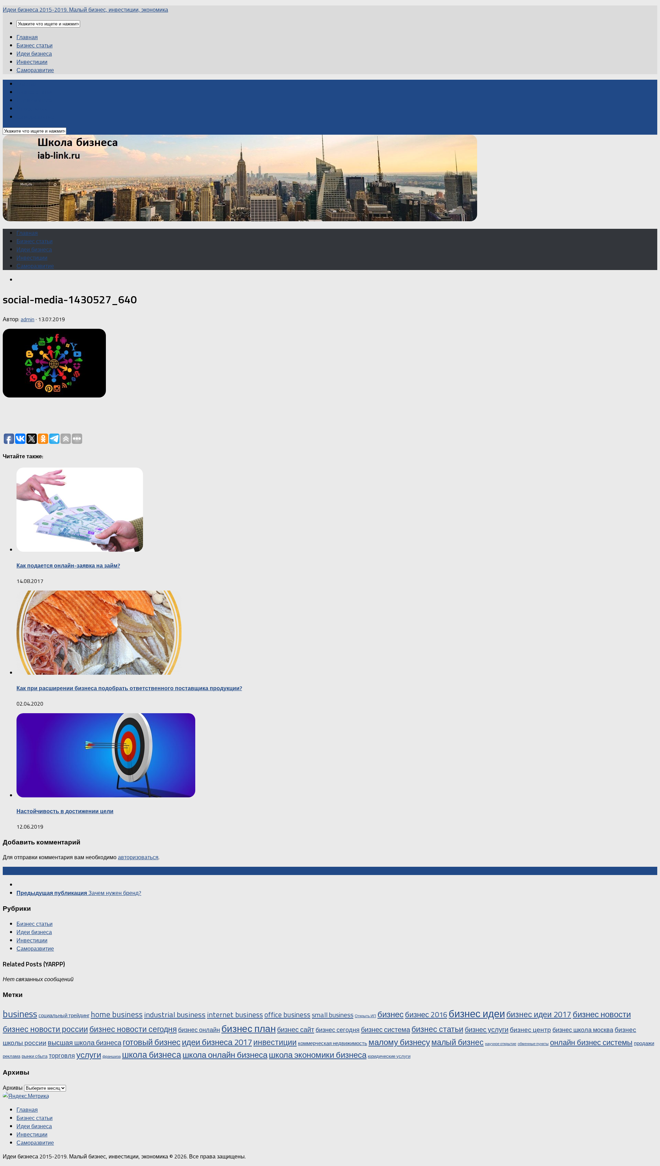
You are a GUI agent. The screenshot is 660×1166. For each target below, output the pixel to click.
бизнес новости (602, 1014)
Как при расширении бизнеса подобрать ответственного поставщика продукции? (129, 688)
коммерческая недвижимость (332, 1043)
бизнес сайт (295, 1029)
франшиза (111, 1056)
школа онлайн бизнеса (225, 1054)
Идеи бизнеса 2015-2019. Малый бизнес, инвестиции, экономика (85, 9)
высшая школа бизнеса (84, 1042)
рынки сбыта (34, 1056)
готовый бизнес (151, 1042)
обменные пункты (533, 1043)
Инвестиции (31, 62)
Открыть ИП (365, 1016)
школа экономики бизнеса (317, 1054)
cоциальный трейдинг (63, 1015)
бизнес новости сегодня (133, 1029)
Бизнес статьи (34, 45)
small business (332, 1014)
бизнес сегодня (338, 1029)
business (20, 1014)
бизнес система (385, 1029)
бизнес (390, 1014)
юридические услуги (389, 1056)
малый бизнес (457, 1042)
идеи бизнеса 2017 (217, 1042)
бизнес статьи (437, 1029)
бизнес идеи (477, 1013)
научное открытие (500, 1043)
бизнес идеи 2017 (538, 1014)
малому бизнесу (399, 1042)
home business (117, 1014)
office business (287, 1014)
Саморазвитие (35, 70)
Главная (27, 37)
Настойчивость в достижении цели (64, 811)
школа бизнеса (151, 1054)
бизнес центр (530, 1029)
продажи (644, 1043)
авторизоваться (138, 857)
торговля (62, 1055)
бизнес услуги (486, 1029)
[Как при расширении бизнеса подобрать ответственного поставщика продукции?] (99, 673)
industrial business (175, 1014)
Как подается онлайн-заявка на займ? (68, 565)
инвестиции (275, 1042)
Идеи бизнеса (34, 53)
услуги (88, 1055)
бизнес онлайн (199, 1029)
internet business (235, 1014)
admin (27, 319)
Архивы (13, 1088)
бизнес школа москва (582, 1029)
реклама (11, 1056)
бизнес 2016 (426, 1014)
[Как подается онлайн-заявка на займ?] (79, 550)
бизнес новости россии (45, 1029)
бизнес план (248, 1028)
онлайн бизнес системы (591, 1042)
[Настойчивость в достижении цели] (105, 795)
